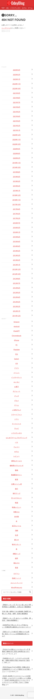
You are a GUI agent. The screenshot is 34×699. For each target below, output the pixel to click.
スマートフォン (16, 414)
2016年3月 (16, 228)
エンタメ (17, 382)
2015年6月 (16, 237)
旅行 (16, 489)
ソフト (16, 419)
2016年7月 (16, 223)
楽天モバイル (16, 526)
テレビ (16, 428)
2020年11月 (16, 140)
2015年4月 (16, 241)
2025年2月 (16, 75)
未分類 (16, 517)
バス (16, 442)
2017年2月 (16, 218)
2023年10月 (16, 88)
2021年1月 (16, 130)
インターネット (16, 377)
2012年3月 (16, 302)
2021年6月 (16, 107)
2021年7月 (16, 102)
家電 (16, 479)
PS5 (16, 354)
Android (16, 326)
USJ (7, 8)
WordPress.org (16, 587)
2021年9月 (16, 93)
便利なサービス (16, 461)
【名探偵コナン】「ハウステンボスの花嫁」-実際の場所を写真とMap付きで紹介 (16, 659)
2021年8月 (16, 98)
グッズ (16, 396)
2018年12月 (16, 195)
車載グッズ (16, 554)
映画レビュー (16, 507)
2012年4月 (16, 297)
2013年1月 (16, 265)
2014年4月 (16, 246)
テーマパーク (16, 424)
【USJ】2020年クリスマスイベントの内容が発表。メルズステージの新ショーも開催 (16, 677)
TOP (3, 8)
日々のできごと (16, 498)
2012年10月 (16, 274)
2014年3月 (16, 251)
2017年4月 (16, 209)
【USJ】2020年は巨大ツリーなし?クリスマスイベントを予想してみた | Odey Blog (16, 682)
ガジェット (16, 391)
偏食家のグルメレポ (16, 465)
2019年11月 (16, 163)
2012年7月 (16, 283)
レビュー (17, 456)
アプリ (16, 368)
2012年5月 (16, 293)
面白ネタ (17, 563)
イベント (17, 373)
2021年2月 (16, 126)
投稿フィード (16, 578)
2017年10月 (16, 204)
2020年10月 (16, 144)
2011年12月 (16, 316)
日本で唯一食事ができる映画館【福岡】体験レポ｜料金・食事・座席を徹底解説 (16, 612)
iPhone (16, 340)
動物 (16, 470)
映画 (16, 503)
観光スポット (16, 544)
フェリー (17, 447)
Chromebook (16, 336)
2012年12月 (16, 269)
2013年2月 (16, 260)
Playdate (17, 350)
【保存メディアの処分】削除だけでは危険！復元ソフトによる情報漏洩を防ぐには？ (15, 634)
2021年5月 (16, 112)
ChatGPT (16, 331)
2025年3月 (16, 70)
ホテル (24, 8)
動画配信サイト (16, 475)
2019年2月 (16, 186)
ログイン (17, 574)
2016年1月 (16, 232)
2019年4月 (16, 177)
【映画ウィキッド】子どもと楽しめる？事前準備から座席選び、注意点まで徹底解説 (16, 606)
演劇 (16, 530)
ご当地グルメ (16, 410)
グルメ (16, 401)
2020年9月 (16, 149)
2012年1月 (16, 311)
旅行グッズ (16, 493)
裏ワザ (16, 540)
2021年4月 (16, 116)
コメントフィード (16, 583)
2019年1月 (16, 191)
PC (16, 345)
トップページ (6, 28)
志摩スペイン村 (16, 484)
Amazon (16, 322)
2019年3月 (16, 181)
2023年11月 (16, 84)
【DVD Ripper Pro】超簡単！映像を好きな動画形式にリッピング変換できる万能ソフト (16, 669)
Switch (16, 359)
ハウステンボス (15, 8)
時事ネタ (17, 512)
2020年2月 (16, 158)
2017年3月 (16, 214)
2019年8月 (16, 172)
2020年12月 (16, 135)
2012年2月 (16, 306)
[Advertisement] (17, 49)
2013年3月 (16, 255)
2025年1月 (16, 79)
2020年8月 (16, 153)
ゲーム (30, 8)
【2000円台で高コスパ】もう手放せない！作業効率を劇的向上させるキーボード (16, 626)
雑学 (16, 558)
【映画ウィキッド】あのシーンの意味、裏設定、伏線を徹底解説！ (16, 619)
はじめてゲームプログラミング (16, 438)
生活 (16, 535)
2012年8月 (16, 279)
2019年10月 (16, 167)
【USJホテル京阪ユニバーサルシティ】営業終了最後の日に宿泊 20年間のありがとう (16, 651)
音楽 (16, 568)
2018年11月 (16, 200)
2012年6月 (16, 288)
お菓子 (16, 387)
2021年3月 (16, 121)
